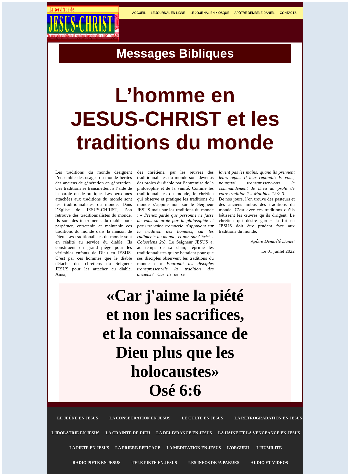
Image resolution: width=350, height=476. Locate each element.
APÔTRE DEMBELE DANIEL (254, 13)
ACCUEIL (139, 13)
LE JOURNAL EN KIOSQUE (209, 13)
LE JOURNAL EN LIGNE (168, 13)
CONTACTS (288, 13)
